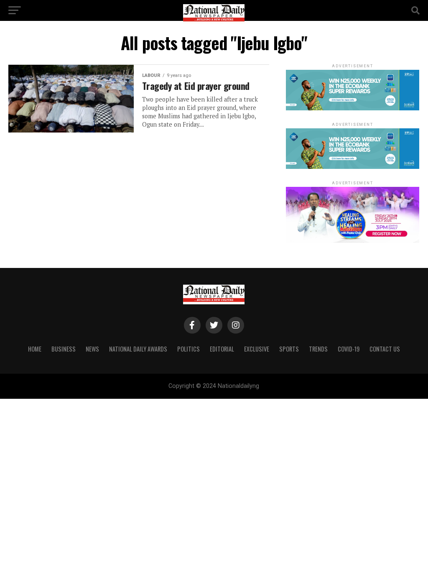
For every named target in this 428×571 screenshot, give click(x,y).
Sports (289, 348)
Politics (188, 348)
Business (63, 348)
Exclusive (256, 348)
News (92, 348)
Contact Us (384, 348)
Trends (318, 348)
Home (34, 348)
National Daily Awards (138, 348)
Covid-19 (348, 348)
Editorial (222, 348)
